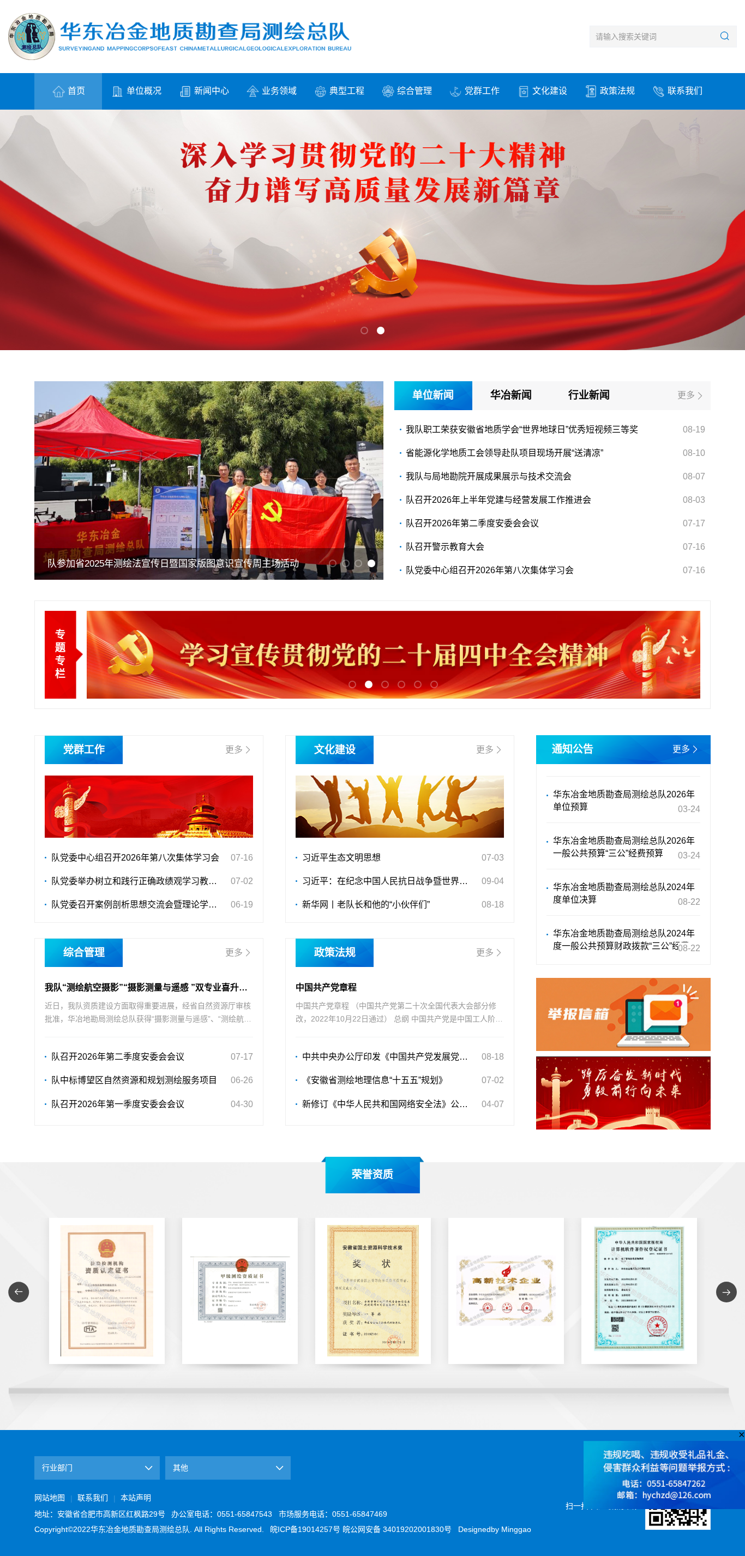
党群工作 (482, 90)
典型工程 (346, 90)
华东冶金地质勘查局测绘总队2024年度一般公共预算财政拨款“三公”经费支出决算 (625, 923)
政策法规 (617, 90)
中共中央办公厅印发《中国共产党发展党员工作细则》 (389, 1056)
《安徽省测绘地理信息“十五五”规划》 (374, 1080)
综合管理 (414, 90)
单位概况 (144, 90)
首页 (76, 90)
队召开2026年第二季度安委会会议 (472, 523)
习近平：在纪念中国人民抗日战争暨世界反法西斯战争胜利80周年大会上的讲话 (389, 881)
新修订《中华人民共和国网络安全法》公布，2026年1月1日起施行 (389, 1104)
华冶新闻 (511, 395)
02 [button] (380, 330)
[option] (372, 230)
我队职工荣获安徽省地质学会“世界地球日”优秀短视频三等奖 (522, 429)
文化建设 (549, 90)
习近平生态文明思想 (341, 857)
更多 (686, 395)
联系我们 (685, 90)
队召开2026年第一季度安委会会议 (117, 1104)
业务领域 (279, 90)
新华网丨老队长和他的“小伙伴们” (366, 904)
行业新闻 (589, 395)
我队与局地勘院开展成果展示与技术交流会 (489, 476)
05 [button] (418, 684)
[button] (18, 1292)
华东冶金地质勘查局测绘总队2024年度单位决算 (624, 876)
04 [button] (371, 563)
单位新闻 (433, 395)
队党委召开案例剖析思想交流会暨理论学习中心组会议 (138, 904)
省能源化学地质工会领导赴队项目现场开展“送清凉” (504, 453)
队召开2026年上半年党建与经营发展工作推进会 (498, 499)
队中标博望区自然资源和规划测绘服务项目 (134, 1080)
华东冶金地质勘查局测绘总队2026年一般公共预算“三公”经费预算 (624, 829)
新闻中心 (211, 90)
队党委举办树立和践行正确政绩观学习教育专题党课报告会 (138, 881)
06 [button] (434, 684)
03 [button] (358, 563)
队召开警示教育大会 (445, 546)
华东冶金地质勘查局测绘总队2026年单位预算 (624, 783)
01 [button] (364, 330)
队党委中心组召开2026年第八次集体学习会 (490, 570)
